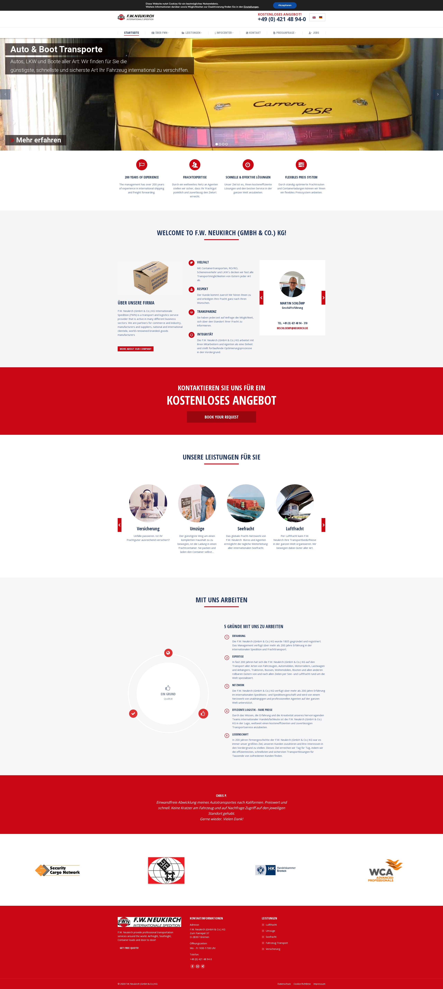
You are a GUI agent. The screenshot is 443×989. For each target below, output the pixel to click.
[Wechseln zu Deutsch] (320, 17)
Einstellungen (251, 6)
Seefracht (271, 936)
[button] (261, 298)
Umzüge (270, 930)
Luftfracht (271, 924)
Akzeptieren (284, 5)
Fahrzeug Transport (277, 943)
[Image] (148, 503)
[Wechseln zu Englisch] (314, 17)
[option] (57, 870)
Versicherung (273, 949)
